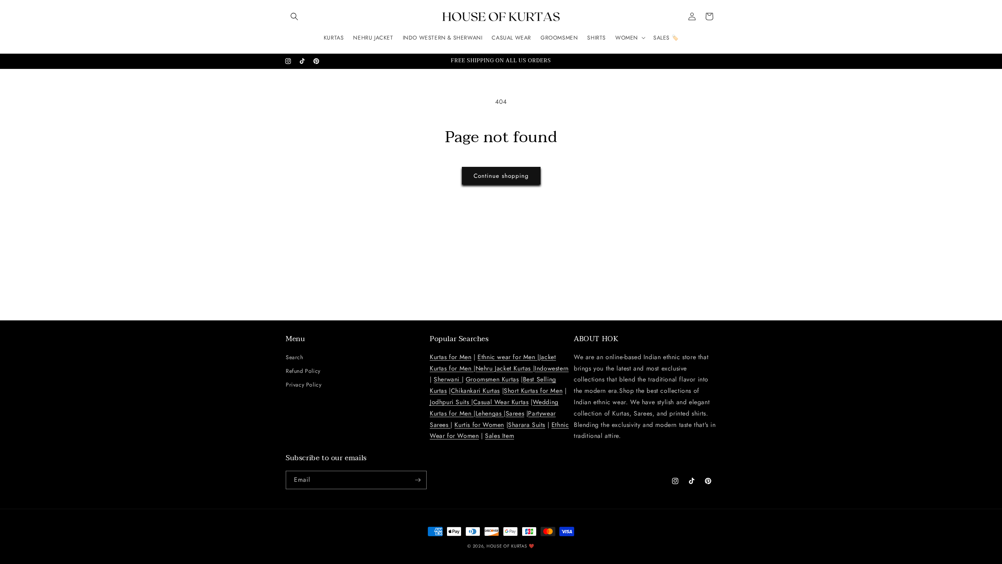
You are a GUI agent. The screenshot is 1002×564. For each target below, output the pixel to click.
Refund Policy (303, 371)
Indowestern (552, 368)
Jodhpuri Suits (450, 402)
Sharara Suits (526, 424)
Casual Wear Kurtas (501, 402)
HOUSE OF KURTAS (507, 546)
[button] (294, 16)
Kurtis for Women (479, 424)
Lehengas (490, 413)
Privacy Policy (303, 385)
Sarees (515, 413)
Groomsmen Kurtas (492, 379)
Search (294, 357)
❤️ (532, 546)
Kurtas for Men (450, 357)
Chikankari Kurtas (475, 390)
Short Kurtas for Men (533, 390)
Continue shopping (501, 176)
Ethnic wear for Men (507, 357)
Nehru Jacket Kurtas (504, 368)
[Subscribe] (417, 480)
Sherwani (447, 379)
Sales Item (499, 435)
